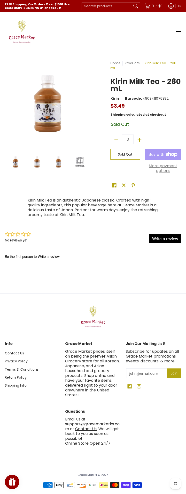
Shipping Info (16, 385)
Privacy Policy (16, 361)
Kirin (114, 98)
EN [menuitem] (179, 6)
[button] (114, 185)
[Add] (139, 140)
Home (115, 63)
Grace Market (87, 475)
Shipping (117, 114)
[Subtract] (116, 140)
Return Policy (16, 377)
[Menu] (178, 31)
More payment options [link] (163, 168)
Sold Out (125, 154)
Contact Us (14, 353)
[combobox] (107, 6)
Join (174, 373)
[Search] (136, 6)
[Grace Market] (22, 31)
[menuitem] (153, 6)
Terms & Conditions (22, 369)
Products (132, 63)
